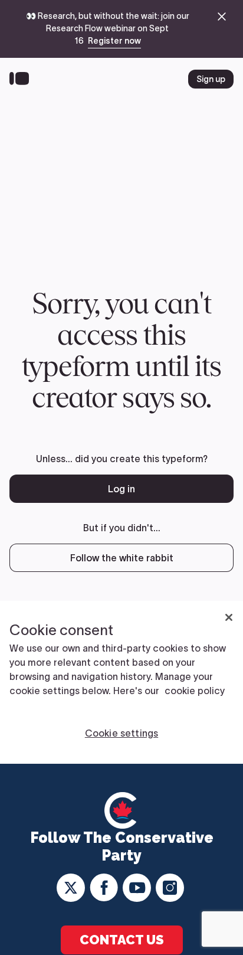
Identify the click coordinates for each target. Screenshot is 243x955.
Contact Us (122, 939)
